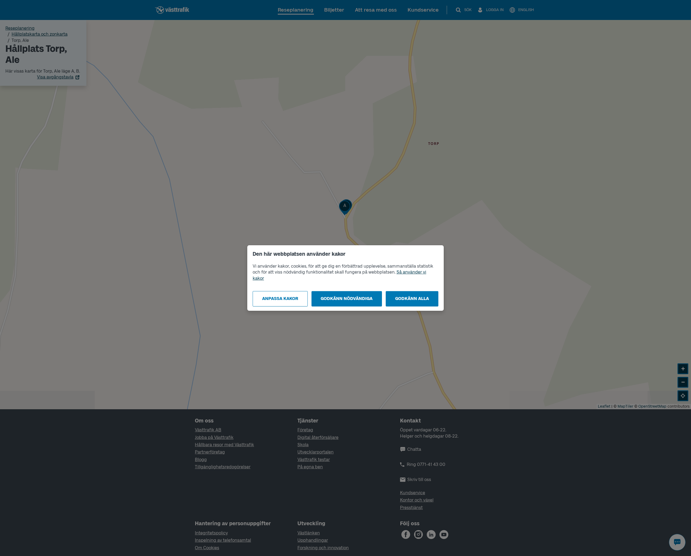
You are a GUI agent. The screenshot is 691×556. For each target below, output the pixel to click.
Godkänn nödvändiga (346, 298)
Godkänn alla (412, 298)
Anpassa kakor (280, 298)
